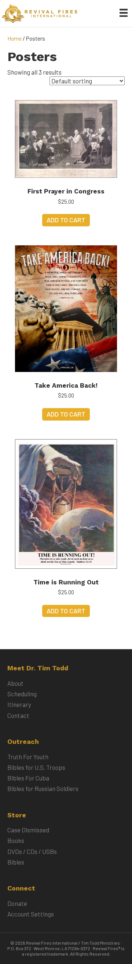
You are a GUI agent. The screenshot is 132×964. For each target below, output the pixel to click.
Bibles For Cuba (28, 778)
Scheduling (22, 693)
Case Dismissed (28, 829)
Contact (18, 715)
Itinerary (19, 704)
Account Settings (30, 914)
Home (14, 38)
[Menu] (123, 12)
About (15, 683)
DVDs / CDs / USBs (32, 851)
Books (15, 840)
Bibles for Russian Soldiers (42, 788)
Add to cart (66, 220)
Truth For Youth (27, 756)
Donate (17, 903)
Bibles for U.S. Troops (36, 767)
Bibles (15, 862)
